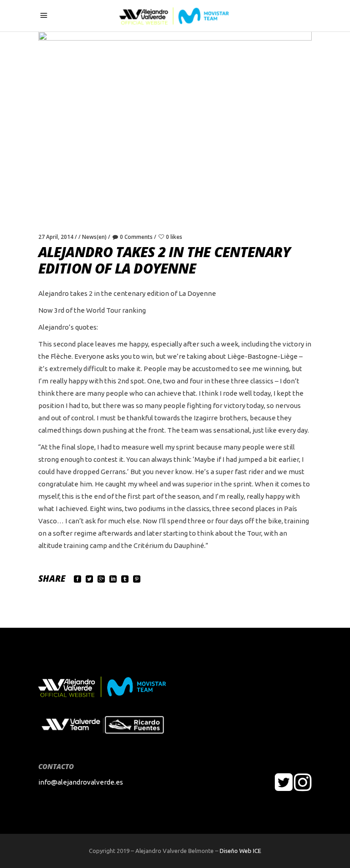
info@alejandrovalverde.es (80, 782)
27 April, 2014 (55, 237)
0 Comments (136, 237)
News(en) (94, 237)
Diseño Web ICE (240, 850)
